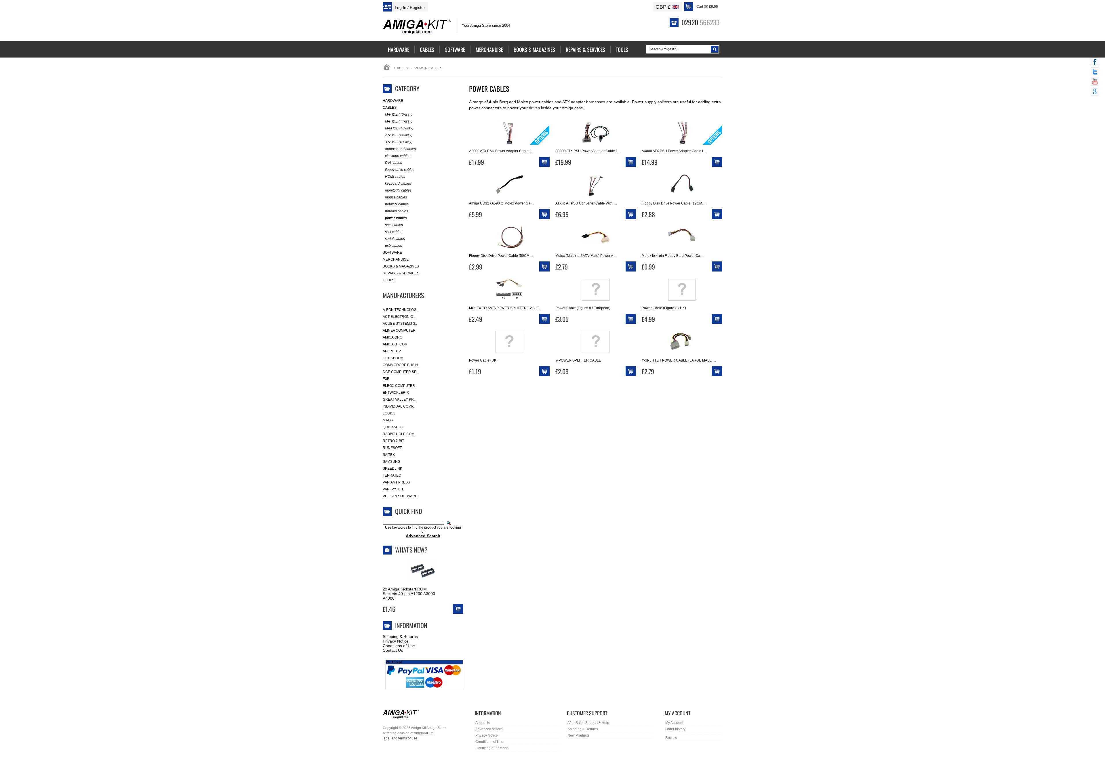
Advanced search (489, 729)
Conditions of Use (399, 645)
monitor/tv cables (398, 190)
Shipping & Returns (400, 636)
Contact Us (393, 650)
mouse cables (396, 197)
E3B (386, 379)
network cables (397, 204)
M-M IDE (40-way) (399, 128)
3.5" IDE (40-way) (398, 142)
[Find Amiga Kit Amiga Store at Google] (1095, 92)
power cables (396, 218)
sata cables (394, 225)
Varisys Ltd (394, 489)
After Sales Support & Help (588, 723)
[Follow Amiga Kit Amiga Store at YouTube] (1095, 82)
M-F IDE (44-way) (398, 121)
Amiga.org (392, 337)
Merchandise (396, 259)
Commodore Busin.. (401, 365)
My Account (674, 723)
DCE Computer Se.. (400, 372)
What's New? (411, 549)
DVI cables (393, 163)
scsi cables (393, 232)
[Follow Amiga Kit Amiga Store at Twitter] (1095, 72)
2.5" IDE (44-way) (398, 135)
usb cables (393, 246)
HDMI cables (395, 177)
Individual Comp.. (399, 406)
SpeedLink (392, 469)
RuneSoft (392, 448)
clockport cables (397, 156)
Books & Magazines (401, 266)
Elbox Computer (399, 386)
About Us (482, 723)
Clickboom (393, 358)
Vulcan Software (400, 496)
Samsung (391, 462)
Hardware (393, 101)
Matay (388, 420)
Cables (401, 68)
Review (671, 738)
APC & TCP (392, 351)
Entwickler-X (396, 393)
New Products (578, 735)
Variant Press (396, 482)
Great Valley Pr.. (399, 399)
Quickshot (393, 427)
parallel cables (396, 211)
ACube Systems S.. (400, 324)
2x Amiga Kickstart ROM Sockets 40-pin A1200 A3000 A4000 (409, 594)
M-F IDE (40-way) (398, 114)
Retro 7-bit (393, 441)
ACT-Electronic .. (399, 317)
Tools (388, 280)
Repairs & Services (401, 273)
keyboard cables (398, 183)
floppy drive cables (399, 170)
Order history (675, 729)
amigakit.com (395, 344)
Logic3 (389, 413)
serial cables (395, 239)
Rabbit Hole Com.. (399, 434)
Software (392, 253)
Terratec (392, 475)
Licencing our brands (491, 748)
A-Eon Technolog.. (400, 310)
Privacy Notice (396, 641)
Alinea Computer (399, 330)
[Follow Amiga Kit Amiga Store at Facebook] (1095, 62)
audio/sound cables (400, 149)
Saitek (389, 455)
